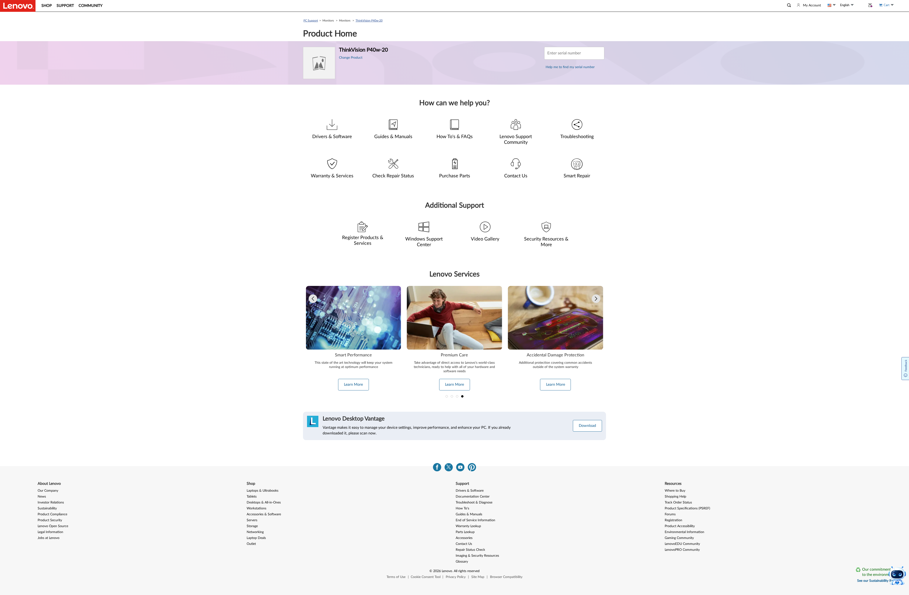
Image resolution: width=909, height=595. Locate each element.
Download (587, 426)
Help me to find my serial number (570, 67)
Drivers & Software (470, 490)
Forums (670, 514)
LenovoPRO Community (682, 549)
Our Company (48, 490)
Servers (252, 520)
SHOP (46, 6)
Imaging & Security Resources (477, 555)
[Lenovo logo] (18, 6)
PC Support (310, 20)
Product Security (50, 520)
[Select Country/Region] (832, 5)
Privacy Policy (456, 577)
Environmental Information (684, 532)
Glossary (462, 561)
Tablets (252, 496)
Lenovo (447, 571)
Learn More (353, 384)
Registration (673, 520)
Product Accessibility (680, 526)
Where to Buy (675, 490)
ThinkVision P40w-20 (369, 20)
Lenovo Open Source (53, 526)
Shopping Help (675, 496)
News (42, 496)
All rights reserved (467, 571)
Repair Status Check (470, 549)
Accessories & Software (264, 514)
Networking (255, 532)
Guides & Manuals (469, 514)
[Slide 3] (457, 396)
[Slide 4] (462, 396)
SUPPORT (65, 6)
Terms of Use (396, 577)
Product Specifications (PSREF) (687, 508)
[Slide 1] (447, 396)
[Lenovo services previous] (313, 298)
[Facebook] (437, 468)
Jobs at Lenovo (48, 538)
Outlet (251, 544)
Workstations (256, 508)
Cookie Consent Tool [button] (426, 577)
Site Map (477, 577)
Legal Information (50, 532)
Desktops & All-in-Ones (264, 502)
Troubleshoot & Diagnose (474, 502)
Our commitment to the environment (878, 572)
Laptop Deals (256, 538)
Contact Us (464, 544)
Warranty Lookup (468, 526)
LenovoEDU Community (682, 544)
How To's (462, 508)
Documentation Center (473, 496)
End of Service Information (475, 520)
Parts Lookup (465, 532)
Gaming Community (679, 538)
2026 (437, 571)
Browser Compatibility (506, 577)
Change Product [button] (350, 57)
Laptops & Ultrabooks (262, 490)
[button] (789, 5)
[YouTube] (460, 468)
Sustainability (47, 508)
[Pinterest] (472, 468)
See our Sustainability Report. (878, 580)
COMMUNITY (90, 6)
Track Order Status (678, 502)
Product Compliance (52, 514)
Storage (252, 526)
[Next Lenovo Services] (596, 298)
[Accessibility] (859, 5)
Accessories (464, 538)
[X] (449, 468)
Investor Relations (51, 502)
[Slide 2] (452, 396)
